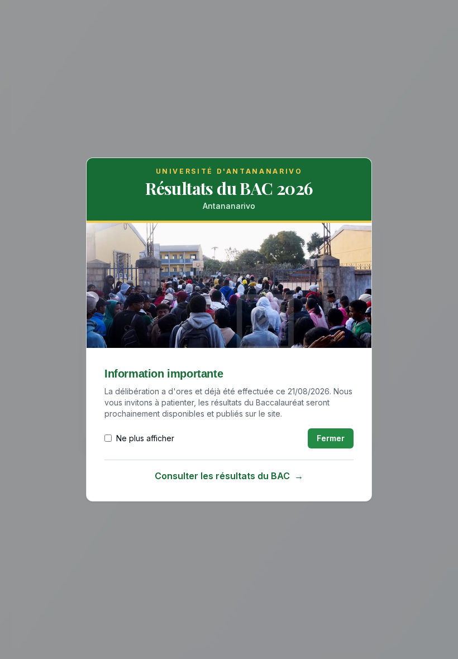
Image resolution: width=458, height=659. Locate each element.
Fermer (331, 438)
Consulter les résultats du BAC (229, 475)
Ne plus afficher (145, 438)
